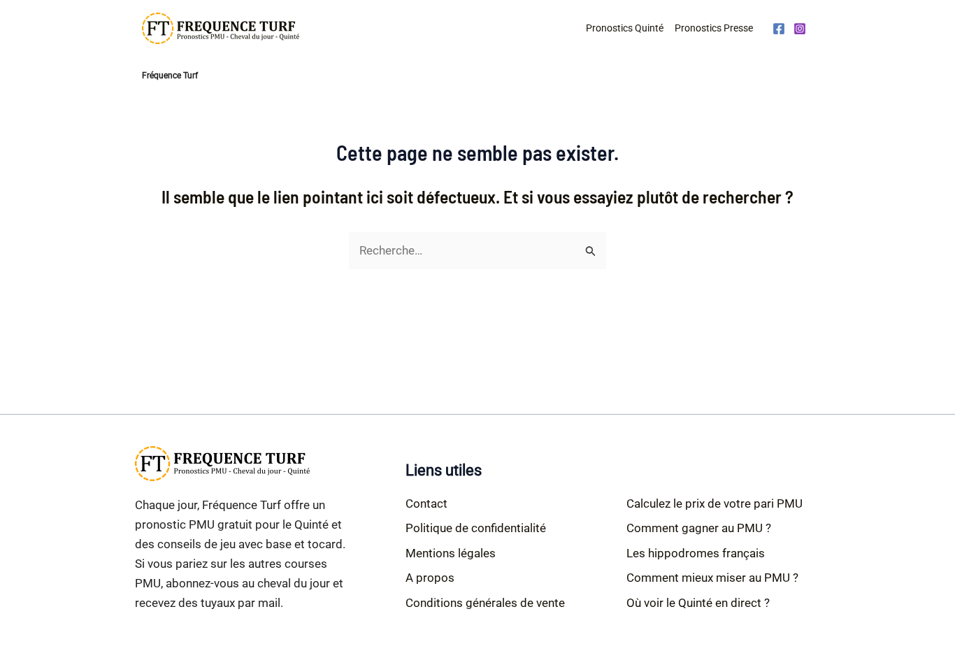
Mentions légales (450, 553)
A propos (429, 578)
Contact (426, 503)
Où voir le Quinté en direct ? (698, 603)
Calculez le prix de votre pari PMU (714, 503)
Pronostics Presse (714, 28)
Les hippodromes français (695, 553)
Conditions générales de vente (485, 603)
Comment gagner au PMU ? (698, 528)
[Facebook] (779, 28)
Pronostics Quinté (624, 28)
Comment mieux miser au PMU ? (712, 578)
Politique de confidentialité (475, 528)
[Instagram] (800, 28)
